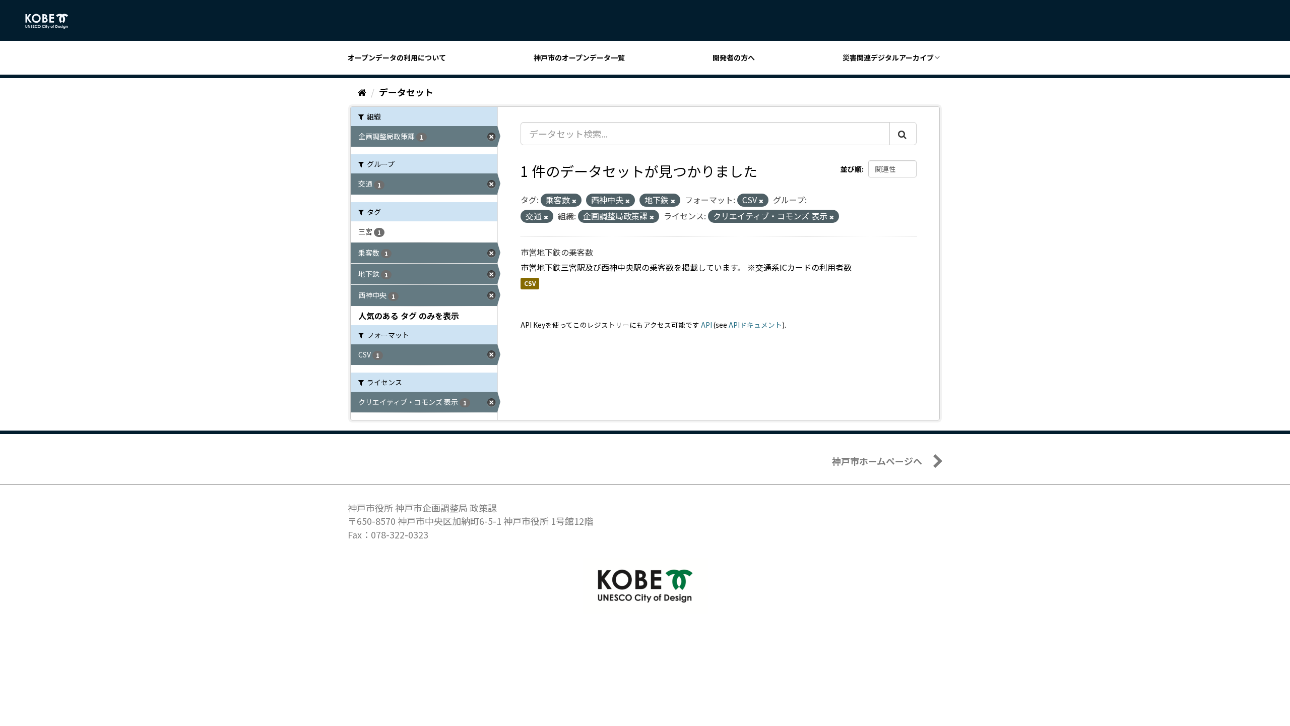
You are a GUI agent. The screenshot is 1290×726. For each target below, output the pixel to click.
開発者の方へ (734, 57)
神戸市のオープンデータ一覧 (579, 57)
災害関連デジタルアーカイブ (888, 57)
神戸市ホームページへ (877, 460)
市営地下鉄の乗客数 (557, 252)
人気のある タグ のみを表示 (408, 316)
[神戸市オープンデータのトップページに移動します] (52, 21)
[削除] (574, 201)
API (706, 325)
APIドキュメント (755, 325)
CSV (530, 283)
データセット (406, 91)
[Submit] (903, 133)
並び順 (851, 169)
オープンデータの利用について (397, 57)
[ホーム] (362, 91)
